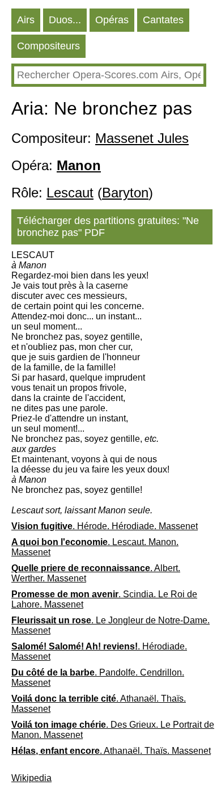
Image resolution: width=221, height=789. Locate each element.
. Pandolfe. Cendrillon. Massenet (97, 677)
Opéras (112, 20)
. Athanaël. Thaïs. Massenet (98, 704)
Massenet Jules (142, 138)
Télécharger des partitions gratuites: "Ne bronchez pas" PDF (108, 226)
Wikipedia (31, 778)
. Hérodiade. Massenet (99, 651)
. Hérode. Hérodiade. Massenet (104, 526)
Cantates (163, 20)
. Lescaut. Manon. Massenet (94, 547)
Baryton (125, 192)
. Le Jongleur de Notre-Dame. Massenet (110, 625)
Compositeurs (48, 46)
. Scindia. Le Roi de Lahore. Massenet (104, 599)
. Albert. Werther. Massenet (95, 573)
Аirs (26, 20)
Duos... (65, 20)
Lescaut (70, 192)
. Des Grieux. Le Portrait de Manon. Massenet (112, 730)
